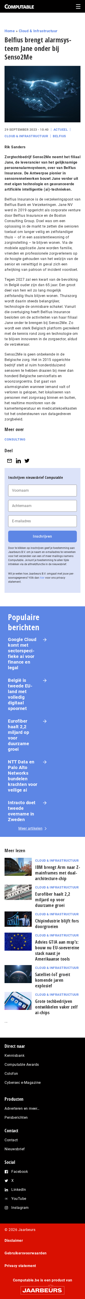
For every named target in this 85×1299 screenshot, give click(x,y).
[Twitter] (27, 460)
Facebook (19, 1171)
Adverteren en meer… (22, 1108)
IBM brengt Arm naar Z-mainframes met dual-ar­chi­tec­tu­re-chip (57, 872)
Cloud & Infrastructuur (38, 31)
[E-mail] (9, 460)
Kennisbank (14, 1055)
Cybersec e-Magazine (23, 1082)
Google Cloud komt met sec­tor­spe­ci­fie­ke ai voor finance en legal (22, 653)
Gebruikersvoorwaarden (26, 1253)
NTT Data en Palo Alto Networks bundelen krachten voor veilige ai (22, 776)
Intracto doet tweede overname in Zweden (22, 811)
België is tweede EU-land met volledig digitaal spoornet (20, 694)
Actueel (60, 129)
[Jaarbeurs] (42, 1288)
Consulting (15, 439)
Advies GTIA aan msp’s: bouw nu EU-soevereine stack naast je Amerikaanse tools (57, 950)
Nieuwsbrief (15, 1149)
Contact (11, 1140)
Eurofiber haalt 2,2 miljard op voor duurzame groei (18, 735)
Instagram (20, 1207)
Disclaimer (14, 1240)
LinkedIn (18, 1189)
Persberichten (16, 1117)
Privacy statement (20, 1266)
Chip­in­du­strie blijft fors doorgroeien (57, 923)
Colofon (11, 1073)
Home (10, 31)
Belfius (59, 136)
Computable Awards (22, 1064)
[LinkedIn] (18, 460)
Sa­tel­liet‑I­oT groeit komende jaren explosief (52, 980)
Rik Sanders (15, 147)
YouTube (18, 1198)
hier (42, 577)
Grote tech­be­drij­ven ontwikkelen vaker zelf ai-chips (56, 1007)
